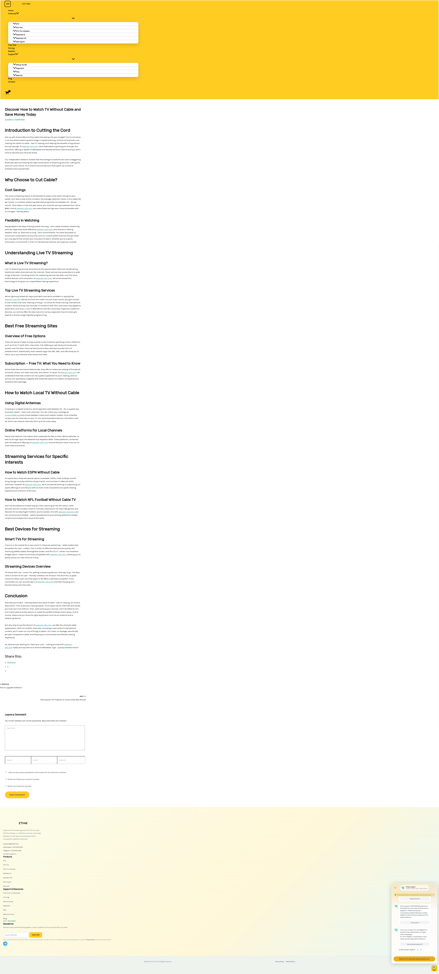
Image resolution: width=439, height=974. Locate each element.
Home (10, 10)
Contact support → (10, 854)
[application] (17, 13)
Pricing (11, 48)
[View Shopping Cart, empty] (7, 93)
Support (11, 54)
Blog (10, 78)
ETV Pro (19, 27)
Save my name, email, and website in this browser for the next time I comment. (37, 772)
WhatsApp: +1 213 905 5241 (13, 847)
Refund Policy (8, 914)
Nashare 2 (20, 34)
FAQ (17, 72)
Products (12, 13)
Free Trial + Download (11, 893)
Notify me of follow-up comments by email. (23, 779)
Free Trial (12, 45)
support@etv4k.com (11, 844)
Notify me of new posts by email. (19, 786)
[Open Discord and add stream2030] (15, 944)
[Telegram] (5, 944)
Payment (20, 68)
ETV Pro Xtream (23, 31)
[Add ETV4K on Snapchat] (10, 944)
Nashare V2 (21, 38)
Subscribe (35, 935)
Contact (11, 82)
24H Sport (20, 42)
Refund (19, 75)
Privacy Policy (90, 939)
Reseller (11, 51)
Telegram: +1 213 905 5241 (12, 851)
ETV (17, 24)
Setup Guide (21, 64)
